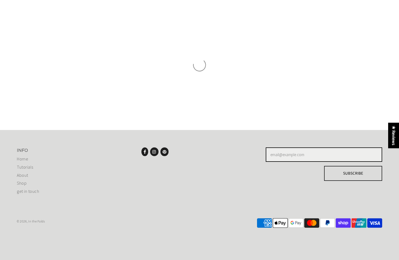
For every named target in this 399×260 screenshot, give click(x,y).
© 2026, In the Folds (31, 221)
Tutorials (25, 167)
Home (22, 159)
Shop (22, 183)
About (22, 175)
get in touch (28, 191)
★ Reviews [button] (394, 135)
